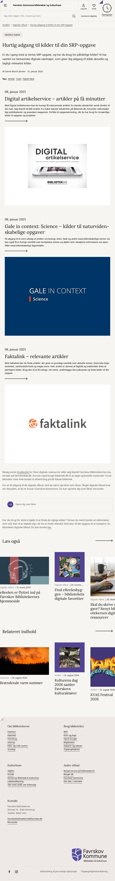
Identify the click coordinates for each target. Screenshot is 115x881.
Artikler (6, 25)
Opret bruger (70, 738)
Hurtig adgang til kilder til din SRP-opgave (51, 25)
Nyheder (11, 79)
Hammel (11, 735)
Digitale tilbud (20, 25)
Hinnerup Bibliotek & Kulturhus (23, 778)
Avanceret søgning (89, 16)
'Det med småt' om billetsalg (21, 784)
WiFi (66, 731)
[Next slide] (104, 541)
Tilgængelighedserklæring (94, 871)
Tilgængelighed (72, 749)
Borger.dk (68, 774)
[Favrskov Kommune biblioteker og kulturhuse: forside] (89, 855)
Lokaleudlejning (15, 781)
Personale (12, 822)
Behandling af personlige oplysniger (58, 871)
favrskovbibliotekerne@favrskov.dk (24, 818)
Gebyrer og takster (73, 745)
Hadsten (11, 731)
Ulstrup (11, 742)
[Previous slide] (104, 546)
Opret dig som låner (26, 504)
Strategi (11, 749)
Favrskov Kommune (73, 778)
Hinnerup (12, 738)
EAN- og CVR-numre (17, 745)
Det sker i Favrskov (73, 781)
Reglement (69, 742)
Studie (18, 79)
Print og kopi (70, 735)
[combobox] (39, 16)
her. (49, 527)
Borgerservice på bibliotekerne (79, 771)
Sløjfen (10, 771)
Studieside (23, 472)
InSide (10, 774)
